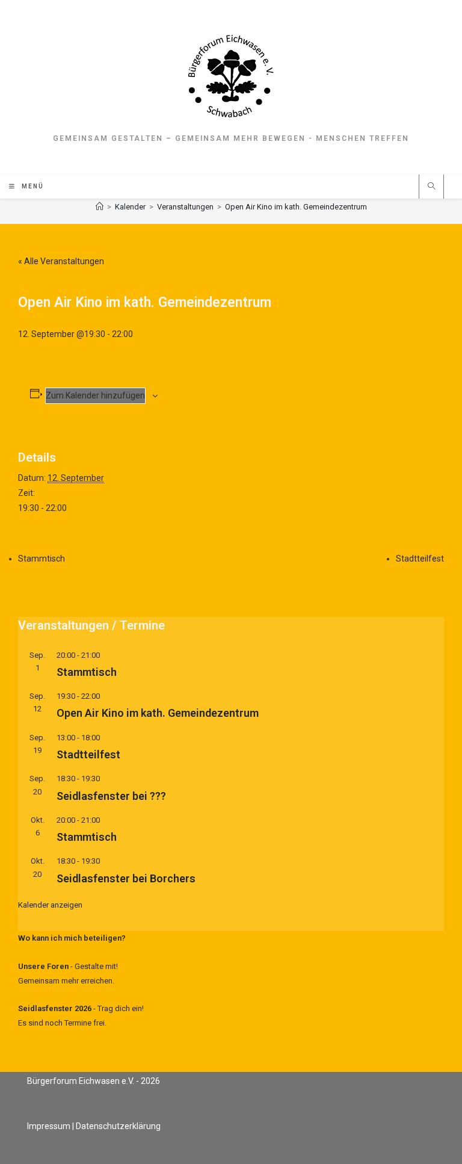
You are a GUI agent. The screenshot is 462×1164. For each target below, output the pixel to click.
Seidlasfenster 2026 (54, 1008)
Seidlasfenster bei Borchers (126, 878)
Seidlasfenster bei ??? (111, 796)
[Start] (99, 206)
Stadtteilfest (420, 558)
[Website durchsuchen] (431, 187)
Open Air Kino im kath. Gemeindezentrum (296, 206)
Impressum (48, 1126)
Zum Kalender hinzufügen (95, 395)
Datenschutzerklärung (118, 1126)
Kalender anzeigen (50, 904)
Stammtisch (41, 558)
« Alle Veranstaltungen (61, 261)
